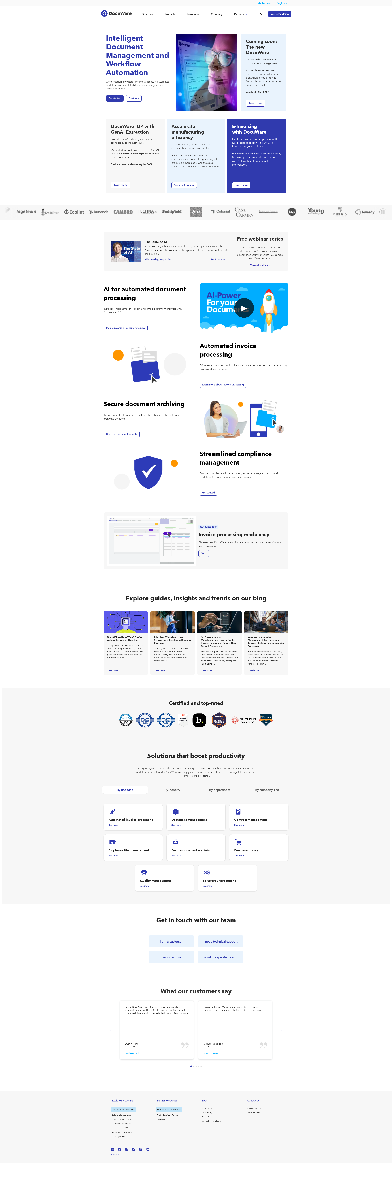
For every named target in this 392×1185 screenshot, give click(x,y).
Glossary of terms (119, 1136)
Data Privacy (207, 1113)
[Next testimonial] (281, 1030)
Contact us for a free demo (123, 1109)
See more (113, 825)
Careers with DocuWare (122, 1132)
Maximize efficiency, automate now (125, 327)
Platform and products (121, 1119)
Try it (203, 553)
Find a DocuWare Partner (167, 1115)
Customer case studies (121, 1124)
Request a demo (280, 14)
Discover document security (121, 434)
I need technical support (220, 941)
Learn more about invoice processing (223, 384)
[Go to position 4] (198, 1066)
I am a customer (171, 941)
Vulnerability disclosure (211, 1121)
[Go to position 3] (196, 1066)
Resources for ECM (120, 1128)
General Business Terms (212, 1117)
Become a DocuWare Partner (169, 1109)
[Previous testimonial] (111, 1030)
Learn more (241, 185)
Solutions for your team (121, 1115)
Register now (218, 259)
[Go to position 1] (191, 1066)
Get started (115, 98)
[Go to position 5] (201, 1066)
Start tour (134, 98)
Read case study (132, 1053)
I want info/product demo (220, 957)
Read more (113, 670)
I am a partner (171, 957)
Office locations (253, 1113)
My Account (264, 3)
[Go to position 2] (193, 1066)
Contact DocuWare (255, 1108)
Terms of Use (207, 1108)
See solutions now (184, 185)
